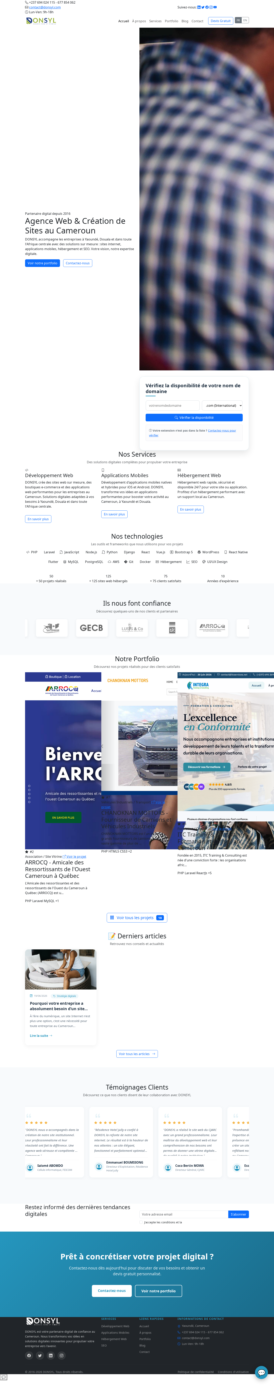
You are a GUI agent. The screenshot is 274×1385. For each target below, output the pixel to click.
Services (155, 21)
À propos (139, 21)
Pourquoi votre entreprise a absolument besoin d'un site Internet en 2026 (57, 1006)
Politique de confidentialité (196, 1372)
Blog (185, 21)
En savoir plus (38, 519)
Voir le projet (76, 856)
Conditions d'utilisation (233, 1372)
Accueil (123, 21)
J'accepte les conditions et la (181, 1222)
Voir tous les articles (134, 1054)
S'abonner (238, 1214)
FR (238, 20)
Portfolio (171, 21)
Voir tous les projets (139, 917)
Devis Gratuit (221, 21)
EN (245, 20)
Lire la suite (39, 1036)
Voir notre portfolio (42, 263)
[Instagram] (211, 7)
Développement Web (115, 1326)
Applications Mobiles (115, 1332)
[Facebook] (207, 7)
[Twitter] (203, 7)
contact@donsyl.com (45, 7)
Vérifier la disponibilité (197, 417)
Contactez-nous (78, 263)
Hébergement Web (114, 1339)
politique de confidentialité (201, 1222)
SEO (104, 1345)
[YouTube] (215, 7)
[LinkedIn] (199, 7)
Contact (197, 21)
